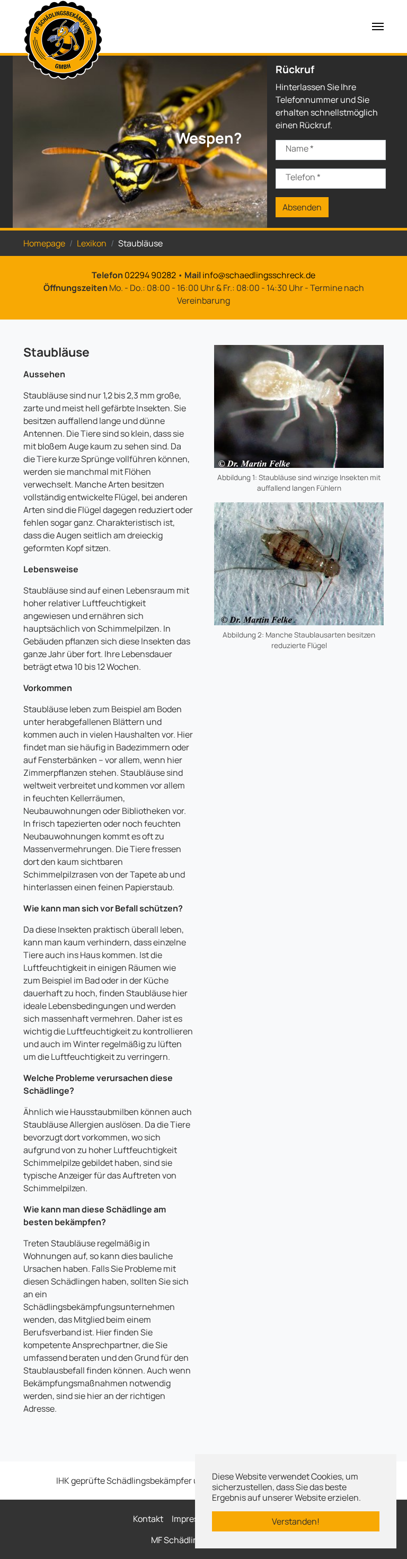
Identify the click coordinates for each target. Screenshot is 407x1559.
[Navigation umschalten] (378, 26)
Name (300, 148)
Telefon (303, 177)
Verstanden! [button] (296, 1521)
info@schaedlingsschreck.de (258, 275)
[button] (39, 140)
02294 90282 (150, 275)
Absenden (302, 207)
